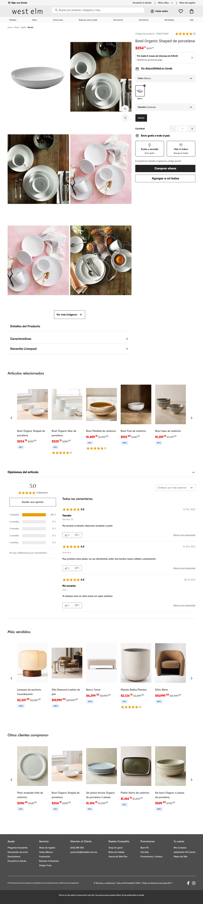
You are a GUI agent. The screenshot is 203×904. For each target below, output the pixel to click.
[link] (32, 416)
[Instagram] (193, 883)
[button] (184, 34)
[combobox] (175, 488)
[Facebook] (188, 883)
